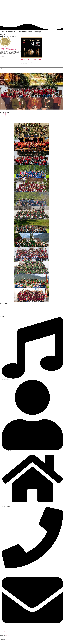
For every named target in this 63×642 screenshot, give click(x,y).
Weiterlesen (2, 55)
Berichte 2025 (4, 113)
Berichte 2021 (4, 117)
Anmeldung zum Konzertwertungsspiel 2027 (8, 48)
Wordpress (7, 635)
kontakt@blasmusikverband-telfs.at (7, 631)
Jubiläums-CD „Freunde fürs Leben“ (31, 59)
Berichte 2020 (4, 118)
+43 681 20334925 (5, 569)
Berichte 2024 (4, 114)
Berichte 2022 (4, 116)
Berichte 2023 (4, 115)
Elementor (7, 639)
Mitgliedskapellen (5, 91)
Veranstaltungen (5, 79)
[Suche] (0, 70)
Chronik (4, 103)
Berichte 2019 (4, 119)
